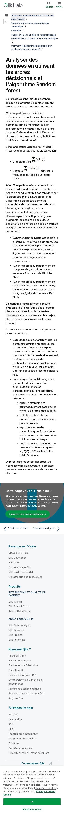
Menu (59, 6)
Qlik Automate (17, 639)
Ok (31, 801)
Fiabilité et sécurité (20, 660)
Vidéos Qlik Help (18, 552)
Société (13, 714)
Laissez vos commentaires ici (27, 514)
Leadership (15, 719)
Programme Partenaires (23, 738)
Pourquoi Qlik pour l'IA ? (23, 674)
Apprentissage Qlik (20, 567)
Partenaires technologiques (25, 688)
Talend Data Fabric (20, 611)
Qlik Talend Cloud (19, 606)
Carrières (14, 743)
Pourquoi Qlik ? (17, 655)
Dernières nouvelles (20, 748)
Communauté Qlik (32, 763)
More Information (31, 809)
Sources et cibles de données (26, 693)
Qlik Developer (17, 557)
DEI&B (12, 728)
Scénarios (16, 30)
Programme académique (23, 733)
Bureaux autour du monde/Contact (29, 752)
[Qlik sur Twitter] (50, 763)
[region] (32, 789)
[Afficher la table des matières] (6, 15)
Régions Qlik (16, 698)
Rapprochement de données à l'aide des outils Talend (32, 17)
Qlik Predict (15, 634)
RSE (11, 724)
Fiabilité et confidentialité (23, 665)
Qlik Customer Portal (21, 572)
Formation (14, 562)
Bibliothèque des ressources (25, 576)
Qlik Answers (16, 630)
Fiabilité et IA (16, 670)
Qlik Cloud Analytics (20, 625)
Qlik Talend (15, 601)
